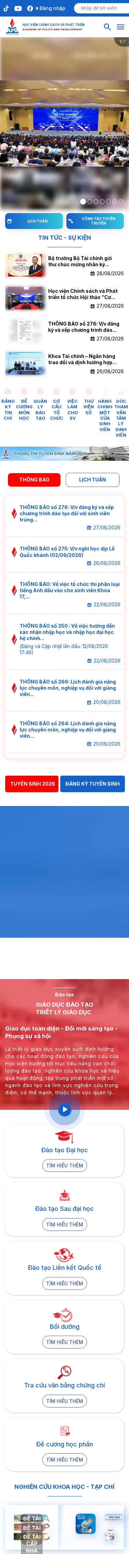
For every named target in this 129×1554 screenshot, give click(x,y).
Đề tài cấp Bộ (32, 1531)
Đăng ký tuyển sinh (92, 784)
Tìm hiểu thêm (64, 1165)
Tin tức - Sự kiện (64, 237)
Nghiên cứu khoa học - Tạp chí (64, 1486)
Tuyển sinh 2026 (32, 784)
